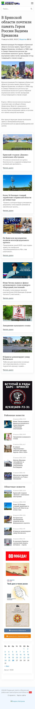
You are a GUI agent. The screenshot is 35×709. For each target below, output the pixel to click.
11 (9, 655)
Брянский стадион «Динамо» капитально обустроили (15, 155)
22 (24, 657)
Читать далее (8, 168)
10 (5, 655)
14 (20, 655)
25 (9, 660)
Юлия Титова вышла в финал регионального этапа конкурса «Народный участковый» (16, 285)
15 (24, 655)
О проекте (11, 695)
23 (28, 657)
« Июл (7, 666)
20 (17, 657)
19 (13, 657)
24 (5, 660)
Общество (23, 39)
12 (13, 655)
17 (5, 657)
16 (28, 655)
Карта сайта (21, 695)
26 (13, 660)
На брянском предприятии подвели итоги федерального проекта (16, 240)
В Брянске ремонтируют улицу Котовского (16, 358)
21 (20, 657)
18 (9, 657)
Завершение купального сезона (16, 325)
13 (17, 655)
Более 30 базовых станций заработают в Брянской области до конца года (17, 197)
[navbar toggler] (32, 3)
